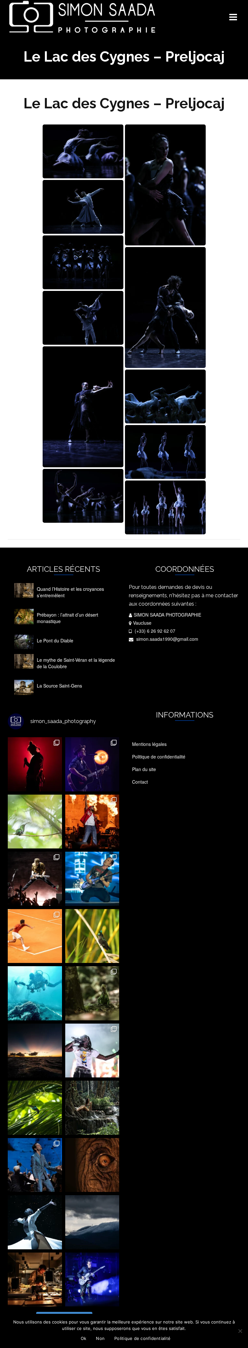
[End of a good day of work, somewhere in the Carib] (35, 1051)
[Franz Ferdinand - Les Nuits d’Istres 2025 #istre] (35, 879)
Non (100, 1338)
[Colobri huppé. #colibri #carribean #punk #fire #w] (92, 936)
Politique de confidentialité (142, 1338)
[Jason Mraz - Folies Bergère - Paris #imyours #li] (92, 764)
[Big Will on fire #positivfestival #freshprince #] (92, 822)
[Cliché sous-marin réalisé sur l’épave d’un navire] (35, 993)
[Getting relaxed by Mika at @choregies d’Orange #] (35, 1165)
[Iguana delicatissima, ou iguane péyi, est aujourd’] (92, 993)
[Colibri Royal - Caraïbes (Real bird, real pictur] (35, 822)
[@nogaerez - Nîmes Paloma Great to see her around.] (35, 764)
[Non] (240, 1331)
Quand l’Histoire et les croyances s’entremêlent (70, 592)
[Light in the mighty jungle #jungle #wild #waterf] (92, 1108)
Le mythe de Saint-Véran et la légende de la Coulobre (76, 663)
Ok (84, 1338)
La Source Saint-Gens (59, 685)
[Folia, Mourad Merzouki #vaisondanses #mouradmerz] (35, 1222)
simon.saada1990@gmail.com (166, 639)
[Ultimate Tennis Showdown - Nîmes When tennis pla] (35, 936)
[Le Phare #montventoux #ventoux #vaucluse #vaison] (92, 1222)
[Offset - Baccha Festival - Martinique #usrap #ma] (92, 1051)
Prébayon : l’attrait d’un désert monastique (67, 617)
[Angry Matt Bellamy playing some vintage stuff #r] (92, 1280)
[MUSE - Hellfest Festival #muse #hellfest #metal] (92, 879)
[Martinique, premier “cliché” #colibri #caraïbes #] (35, 1108)
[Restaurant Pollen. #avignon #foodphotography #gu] (35, 1280)
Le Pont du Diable (55, 640)
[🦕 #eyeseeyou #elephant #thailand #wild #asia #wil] (92, 1165)
